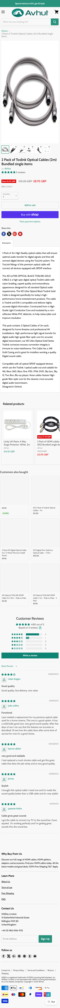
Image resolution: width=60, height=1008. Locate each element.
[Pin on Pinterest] (20, 234)
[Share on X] (9, 234)
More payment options (30, 221)
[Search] (55, 21)
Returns (51, 970)
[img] (8, 674)
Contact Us (5, 970)
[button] (8, 172)
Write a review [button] (30, 655)
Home (4, 31)
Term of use (6, 887)
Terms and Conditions (35, 970)
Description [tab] (6, 243)
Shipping (4, 973)
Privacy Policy (18, 970)
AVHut (8, 168)
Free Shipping (7, 893)
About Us (5, 881)
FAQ (3, 899)
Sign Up (45, 938)
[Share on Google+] (15, 234)
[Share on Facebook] (3, 234)
